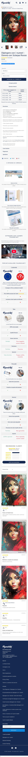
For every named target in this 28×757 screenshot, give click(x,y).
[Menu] (25, 2)
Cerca (4, 670)
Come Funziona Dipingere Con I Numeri (11, 701)
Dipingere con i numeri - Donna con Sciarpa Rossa (12, 8)
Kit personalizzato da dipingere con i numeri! (13, 692)
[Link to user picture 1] (14, 489)
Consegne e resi (6, 666)
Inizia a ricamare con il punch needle (11, 713)
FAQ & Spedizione (7, 673)
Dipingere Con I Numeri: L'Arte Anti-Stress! (12, 695)
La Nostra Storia (6, 663)
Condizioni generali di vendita (9, 676)
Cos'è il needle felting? (8, 719)
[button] (4, 57)
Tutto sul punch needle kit (8, 716)
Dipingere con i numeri (8, 737)
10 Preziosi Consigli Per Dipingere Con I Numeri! (13, 698)
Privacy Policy (6, 679)
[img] (5, 508)
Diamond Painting (7, 740)
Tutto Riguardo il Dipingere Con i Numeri (12, 689)
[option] (7, 47)
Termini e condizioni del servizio (10, 682)
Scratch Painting (6, 743)
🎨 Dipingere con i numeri (6, 7)
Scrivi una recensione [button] (14, 462)
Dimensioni (4, 68)
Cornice (3, 73)
